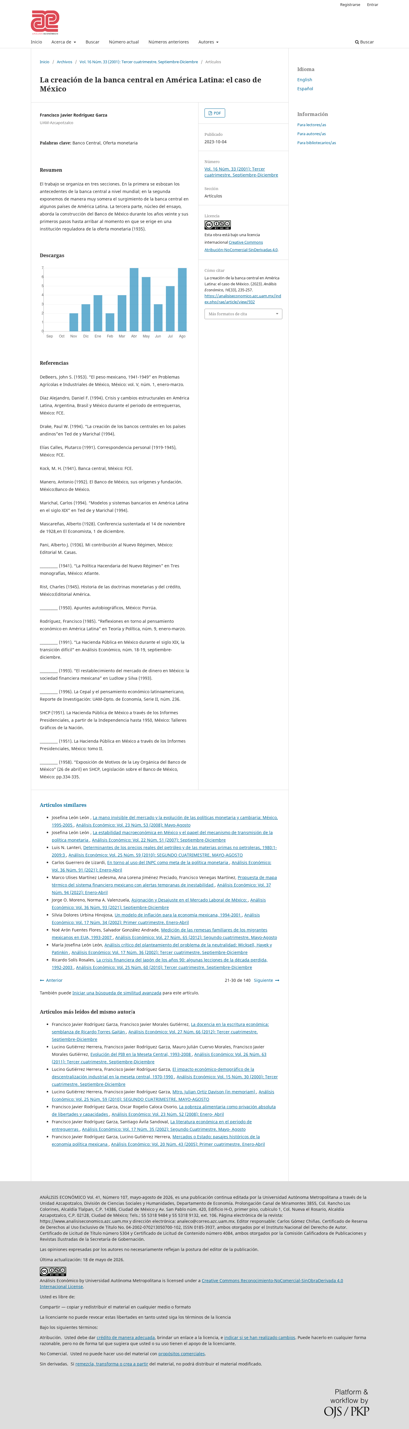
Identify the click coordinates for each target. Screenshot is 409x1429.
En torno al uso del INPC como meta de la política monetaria (168, 862)
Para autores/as (311, 133)
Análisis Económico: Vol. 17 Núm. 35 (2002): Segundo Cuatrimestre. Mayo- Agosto (164, 1129)
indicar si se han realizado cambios (259, 1337)
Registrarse (350, 4)
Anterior (54, 980)
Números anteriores (169, 42)
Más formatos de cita (228, 313)
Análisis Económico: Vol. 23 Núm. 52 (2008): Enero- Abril (168, 1114)
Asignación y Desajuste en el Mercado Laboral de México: (189, 900)
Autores (207, 42)
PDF (217, 113)
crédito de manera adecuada (126, 1337)
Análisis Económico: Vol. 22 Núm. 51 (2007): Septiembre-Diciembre (159, 840)
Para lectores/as (311, 124)
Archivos (64, 61)
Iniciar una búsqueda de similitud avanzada (116, 993)
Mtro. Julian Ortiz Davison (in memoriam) (214, 1092)
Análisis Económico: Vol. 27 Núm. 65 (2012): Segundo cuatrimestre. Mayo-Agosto (196, 937)
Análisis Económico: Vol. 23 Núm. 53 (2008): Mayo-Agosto (133, 825)
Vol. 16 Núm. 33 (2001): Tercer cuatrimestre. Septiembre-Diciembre (139, 61)
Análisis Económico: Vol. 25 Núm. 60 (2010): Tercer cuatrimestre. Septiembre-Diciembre (164, 967)
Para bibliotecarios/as (316, 142)
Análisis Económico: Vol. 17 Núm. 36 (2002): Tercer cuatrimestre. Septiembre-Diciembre (160, 952)
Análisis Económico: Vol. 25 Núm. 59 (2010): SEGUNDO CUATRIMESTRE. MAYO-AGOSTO (156, 855)
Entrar (372, 4)
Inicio (36, 42)
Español (305, 88)
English (304, 79)
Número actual (124, 42)
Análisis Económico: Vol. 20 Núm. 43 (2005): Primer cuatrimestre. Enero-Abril (188, 1144)
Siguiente (263, 980)
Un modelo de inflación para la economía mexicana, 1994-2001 (178, 915)
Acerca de (61, 42)
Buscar (92, 42)
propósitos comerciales (181, 1353)
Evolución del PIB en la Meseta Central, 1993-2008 (141, 1054)
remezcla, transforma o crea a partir (111, 1364)
